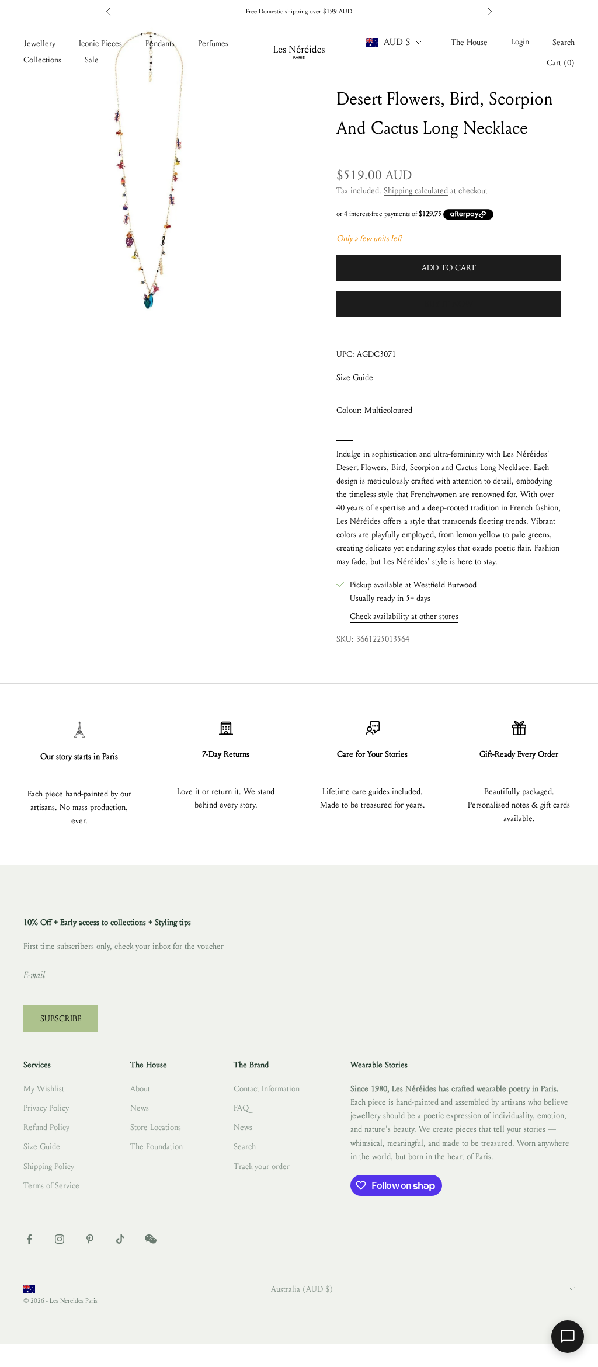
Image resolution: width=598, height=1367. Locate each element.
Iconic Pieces (100, 43)
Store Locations (155, 1127)
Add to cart (449, 268)
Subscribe (60, 1019)
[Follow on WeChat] (151, 1239)
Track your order (262, 1166)
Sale (92, 60)
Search (245, 1147)
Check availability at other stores (404, 616)
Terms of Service (51, 1186)
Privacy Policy (46, 1108)
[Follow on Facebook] (29, 1239)
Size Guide (354, 377)
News (139, 1108)
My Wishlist (43, 1089)
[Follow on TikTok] (120, 1239)
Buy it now (449, 304)
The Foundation (156, 1147)
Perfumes (213, 43)
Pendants (160, 43)
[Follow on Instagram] (59, 1239)
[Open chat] (567, 1336)
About (140, 1089)
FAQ (241, 1108)
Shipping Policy (48, 1166)
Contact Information (267, 1089)
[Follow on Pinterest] (90, 1239)
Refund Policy (46, 1127)
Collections (42, 60)
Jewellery (39, 43)
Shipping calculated (416, 191)
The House (469, 42)
